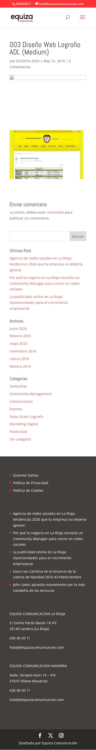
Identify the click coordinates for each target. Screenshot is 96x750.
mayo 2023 (18, 343)
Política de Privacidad (30, 482)
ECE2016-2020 (27, 61)
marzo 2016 (19, 358)
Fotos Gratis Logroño (26, 416)
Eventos (16, 409)
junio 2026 (18, 328)
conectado (55, 212)
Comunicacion (21, 401)
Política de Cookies (28, 490)
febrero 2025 (20, 336)
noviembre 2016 (23, 351)
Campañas (18, 386)
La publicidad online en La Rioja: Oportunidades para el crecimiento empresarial (39, 302)
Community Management (30, 393)
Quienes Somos (26, 475)
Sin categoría (20, 439)
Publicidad (18, 431)
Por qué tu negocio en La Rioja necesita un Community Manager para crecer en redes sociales (45, 283)
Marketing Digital (24, 424)
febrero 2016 (20, 366)
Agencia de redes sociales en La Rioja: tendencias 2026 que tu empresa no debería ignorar (46, 264)
